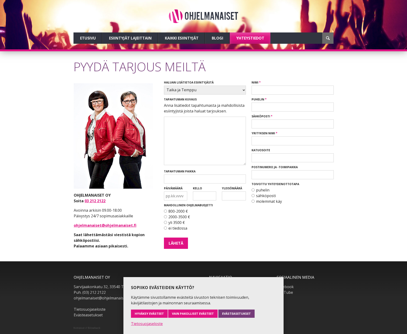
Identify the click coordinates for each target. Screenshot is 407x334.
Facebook (285, 286)
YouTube (285, 292)
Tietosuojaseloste (90, 309)
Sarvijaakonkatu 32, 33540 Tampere (105, 286)
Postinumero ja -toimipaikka (275, 167)
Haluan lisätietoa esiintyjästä (189, 82)
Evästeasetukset (88, 315)
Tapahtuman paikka (179, 171)
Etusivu (88, 38)
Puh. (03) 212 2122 (90, 292)
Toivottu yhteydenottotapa (275, 184)
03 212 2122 (95, 200)
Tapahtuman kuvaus (180, 99)
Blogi (217, 38)
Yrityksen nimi (263, 133)
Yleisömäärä (232, 188)
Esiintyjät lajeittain (130, 38)
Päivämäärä (173, 188)
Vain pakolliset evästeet (193, 313)
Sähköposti (261, 116)
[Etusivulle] (203, 16)
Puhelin (258, 99)
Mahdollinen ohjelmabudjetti (188, 205)
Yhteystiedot (250, 38)
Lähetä (176, 243)
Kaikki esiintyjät (182, 38)
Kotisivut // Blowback (86, 328)
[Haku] (328, 38)
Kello (197, 188)
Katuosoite (261, 150)
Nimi (255, 82)
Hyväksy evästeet (149, 313)
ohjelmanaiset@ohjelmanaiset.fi (105, 225)
